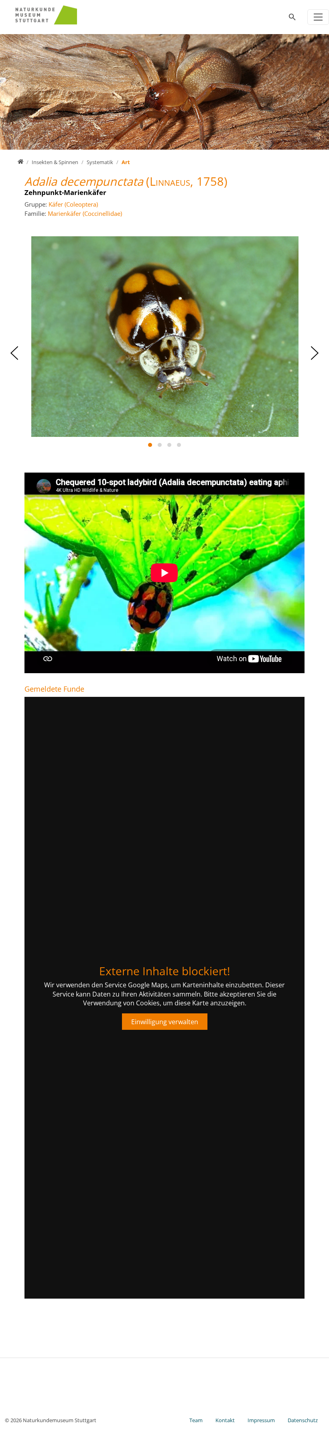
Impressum (261, 1420)
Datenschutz (303, 1420)
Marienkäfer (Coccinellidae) (85, 213)
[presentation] (14, 353)
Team (196, 1420)
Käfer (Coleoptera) (73, 204)
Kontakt (225, 1420)
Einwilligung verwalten (164, 1021)
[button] (150, 445)
